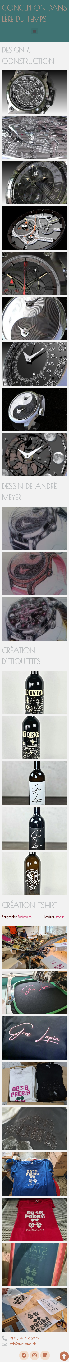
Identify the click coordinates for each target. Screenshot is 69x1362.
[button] (34, 31)
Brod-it (60, 916)
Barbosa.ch (25, 916)
